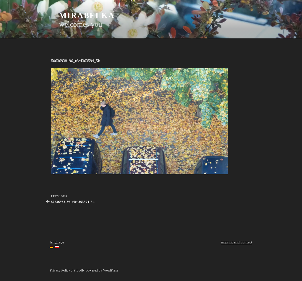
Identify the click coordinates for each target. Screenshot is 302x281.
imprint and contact (236, 242)
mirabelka (87, 15)
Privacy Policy (60, 270)
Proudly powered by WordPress (96, 270)
